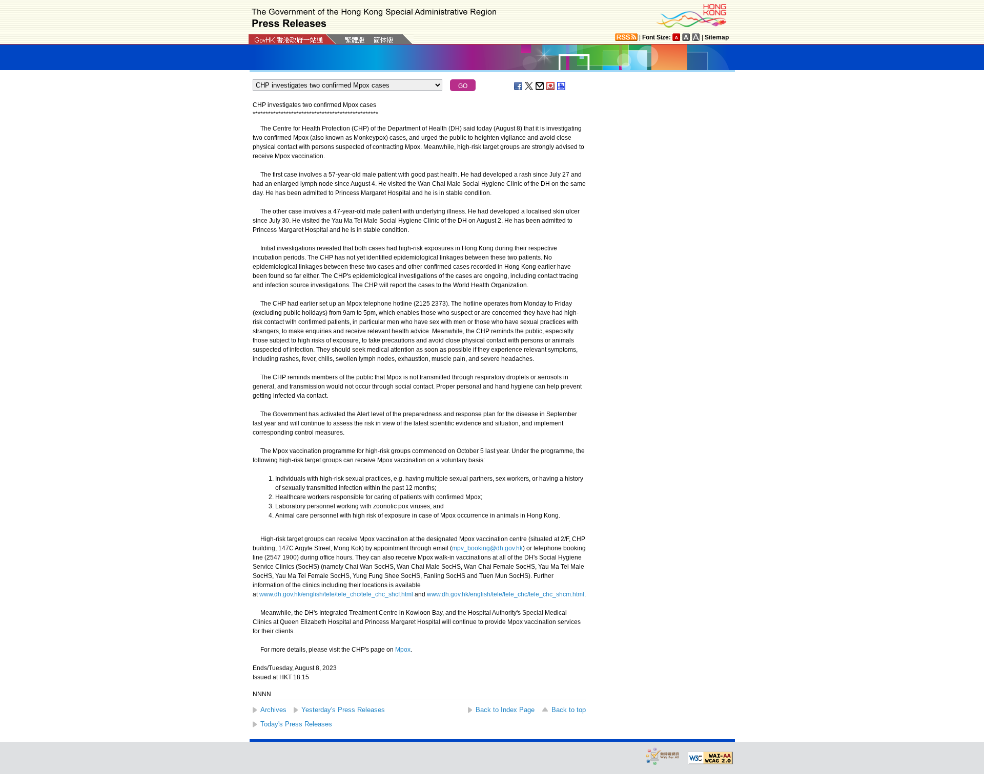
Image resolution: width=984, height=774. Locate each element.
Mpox (403, 649)
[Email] (540, 86)
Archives (273, 710)
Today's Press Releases (296, 724)
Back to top (568, 710)
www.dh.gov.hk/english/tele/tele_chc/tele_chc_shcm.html (505, 594)
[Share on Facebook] (518, 86)
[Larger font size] (686, 37)
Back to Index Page (505, 710)
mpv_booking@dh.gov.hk (487, 548)
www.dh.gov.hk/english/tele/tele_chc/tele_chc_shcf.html (336, 594)
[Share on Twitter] (529, 86)
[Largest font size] (696, 37)
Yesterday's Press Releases (343, 710)
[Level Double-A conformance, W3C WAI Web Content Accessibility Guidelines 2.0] (710, 758)
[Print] (561, 86)
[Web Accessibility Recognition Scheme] (662, 756)
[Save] (551, 86)
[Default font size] (676, 37)
